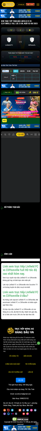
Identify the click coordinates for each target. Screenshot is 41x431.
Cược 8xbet (30, 4)
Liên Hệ (30, 372)
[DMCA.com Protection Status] (20, 419)
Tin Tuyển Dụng (30, 364)
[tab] (7, 92)
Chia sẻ (35, 92)
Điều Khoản (28, 356)
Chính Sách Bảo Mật (12, 364)
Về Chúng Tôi (13, 356)
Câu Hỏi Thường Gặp (15, 372)
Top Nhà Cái (21, 4)
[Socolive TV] (8, 4)
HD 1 (4, 120)
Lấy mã (20, 380)
